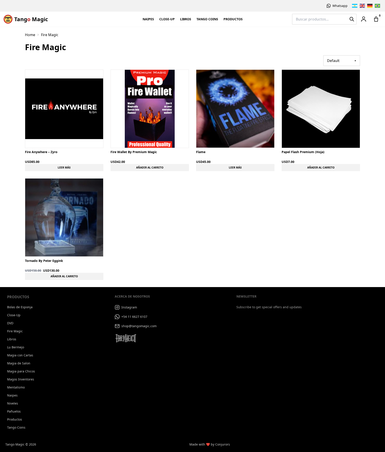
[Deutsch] (370, 6)
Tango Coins (207, 19)
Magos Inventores (20, 379)
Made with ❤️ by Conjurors (209, 444)
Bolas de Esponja (20, 307)
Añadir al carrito (150, 167)
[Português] (377, 6)
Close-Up (167, 19)
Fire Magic (15, 331)
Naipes (148, 19)
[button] (363, 19)
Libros (185, 19)
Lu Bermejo (15, 347)
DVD (10, 323)
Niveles (12, 403)
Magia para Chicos (21, 371)
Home (30, 34)
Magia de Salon (18, 363)
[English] (362, 6)
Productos (233, 19)
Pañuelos (14, 411)
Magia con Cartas (20, 355)
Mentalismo (16, 387)
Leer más (64, 167)
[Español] (355, 6)
